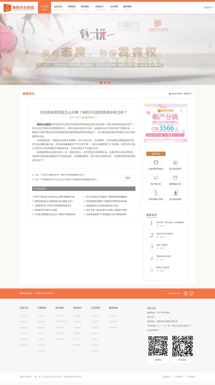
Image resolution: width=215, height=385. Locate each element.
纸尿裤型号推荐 (156, 169)
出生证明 (113, 322)
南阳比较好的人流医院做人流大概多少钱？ (54, 201)
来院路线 (23, 339)
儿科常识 (95, 339)
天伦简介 (23, 316)
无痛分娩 (77, 322)
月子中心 (77, 339)
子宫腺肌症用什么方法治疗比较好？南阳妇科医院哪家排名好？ (69, 179)
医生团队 (59, 307)
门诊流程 (113, 316)
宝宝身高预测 (175, 199)
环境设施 (23, 322)
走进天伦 (24, 307)
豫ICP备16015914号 (72, 377)
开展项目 (42, 307)
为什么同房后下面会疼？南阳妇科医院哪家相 (106, 197)
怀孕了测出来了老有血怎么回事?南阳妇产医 (55, 197)
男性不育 (41, 327)
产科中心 (41, 316)
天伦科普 (95, 307)
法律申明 (179, 377)
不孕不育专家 (61, 322)
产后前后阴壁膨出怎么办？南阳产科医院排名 (55, 214)
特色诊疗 (77, 307)
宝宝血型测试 (175, 169)
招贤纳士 (191, 377)
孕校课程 (113, 327)
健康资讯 (187, 94)
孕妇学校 (77, 345)
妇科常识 (95, 333)
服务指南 (113, 307)
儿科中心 (41, 339)
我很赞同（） (91, 117)
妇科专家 (59, 327)
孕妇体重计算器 (156, 199)
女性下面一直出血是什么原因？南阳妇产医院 (106, 210)
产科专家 (59, 316)
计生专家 (59, 339)
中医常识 (95, 351)
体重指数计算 (175, 184)
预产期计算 (156, 184)
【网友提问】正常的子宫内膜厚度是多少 (53, 205)
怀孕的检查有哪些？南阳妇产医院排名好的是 (106, 201)
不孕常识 (95, 322)
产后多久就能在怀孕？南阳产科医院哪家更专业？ (62, 175)
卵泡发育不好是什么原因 (46, 210)
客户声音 (23, 333)
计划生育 (41, 345)
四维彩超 (77, 316)
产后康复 (41, 351)
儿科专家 (59, 333)
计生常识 (95, 345)
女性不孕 (41, 322)
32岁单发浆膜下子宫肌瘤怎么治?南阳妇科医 (106, 214)
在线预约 (166, 377)
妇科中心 (41, 333)
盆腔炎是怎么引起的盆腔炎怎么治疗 (102, 205)
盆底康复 (77, 333)
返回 (128, 178)
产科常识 (95, 316)
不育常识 (95, 327)
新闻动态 (23, 327)
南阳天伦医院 (176, 94)
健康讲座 (23, 345)
